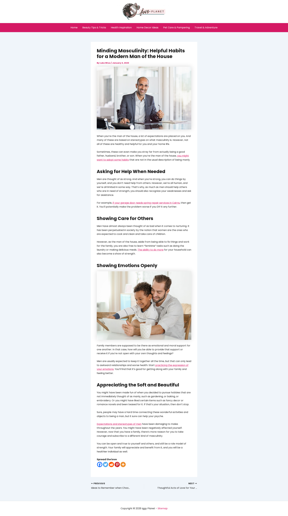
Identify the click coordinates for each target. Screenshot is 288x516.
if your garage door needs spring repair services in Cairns (146, 203)
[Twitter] (105, 464)
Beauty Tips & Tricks (94, 27)
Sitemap (163, 508)
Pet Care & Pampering (176, 27)
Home (74, 27)
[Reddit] (111, 464)
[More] (123, 464)
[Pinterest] (117, 464)
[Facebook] (99, 464)
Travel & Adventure (206, 27)
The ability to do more (151, 249)
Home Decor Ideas (147, 27)
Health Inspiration (121, 27)
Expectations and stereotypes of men (119, 424)
